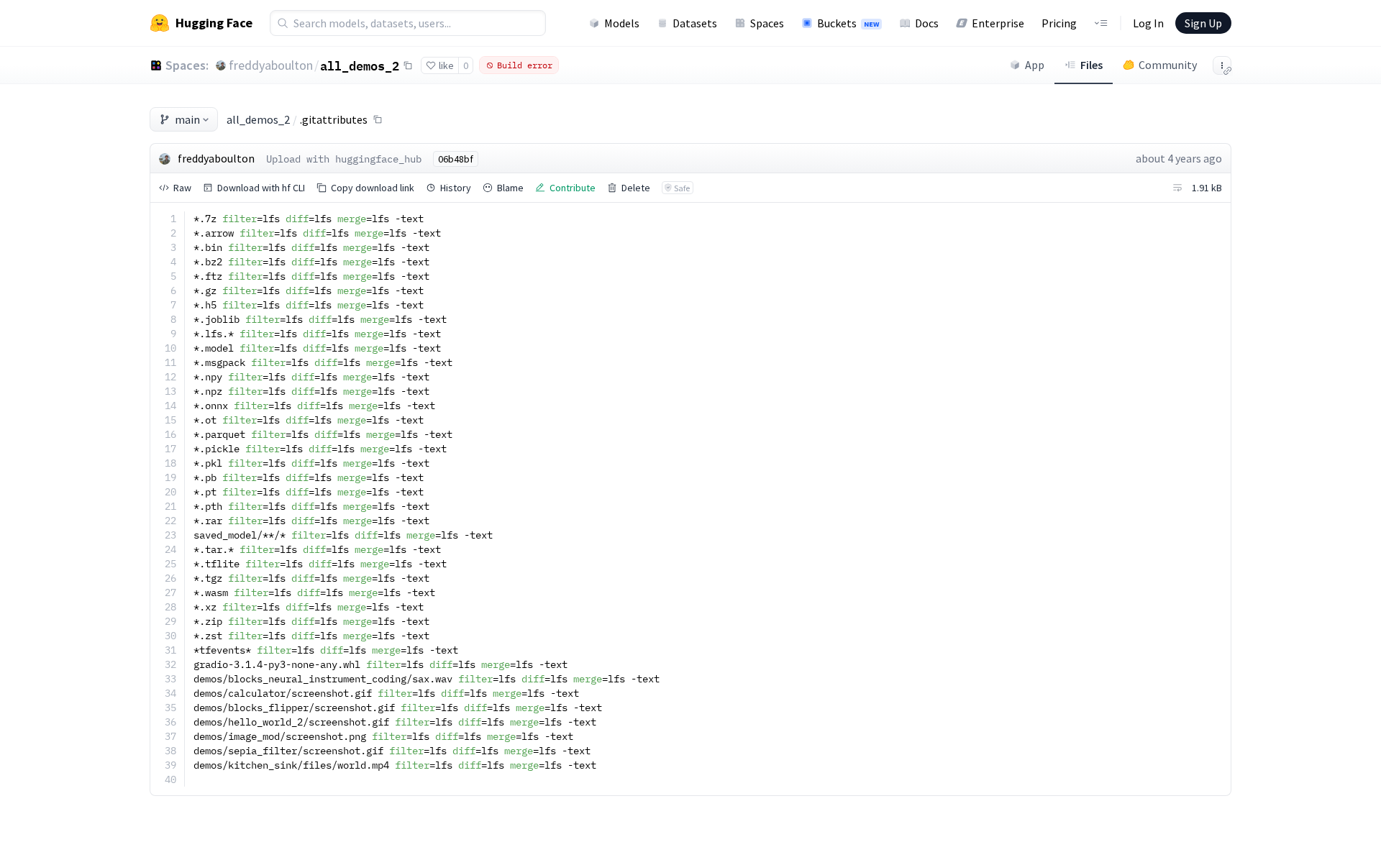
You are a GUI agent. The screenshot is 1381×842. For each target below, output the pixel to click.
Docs (927, 23)
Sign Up (1203, 23)
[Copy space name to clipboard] (408, 65)
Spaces (767, 23)
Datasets (695, 23)
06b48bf (455, 158)
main (187, 119)
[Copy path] (377, 119)
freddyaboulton (271, 65)
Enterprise (998, 23)
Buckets (848, 23)
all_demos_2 (359, 65)
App (1034, 65)
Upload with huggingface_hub (343, 158)
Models (621, 23)
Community (1168, 65)
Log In (1148, 23)
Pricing (1059, 23)
